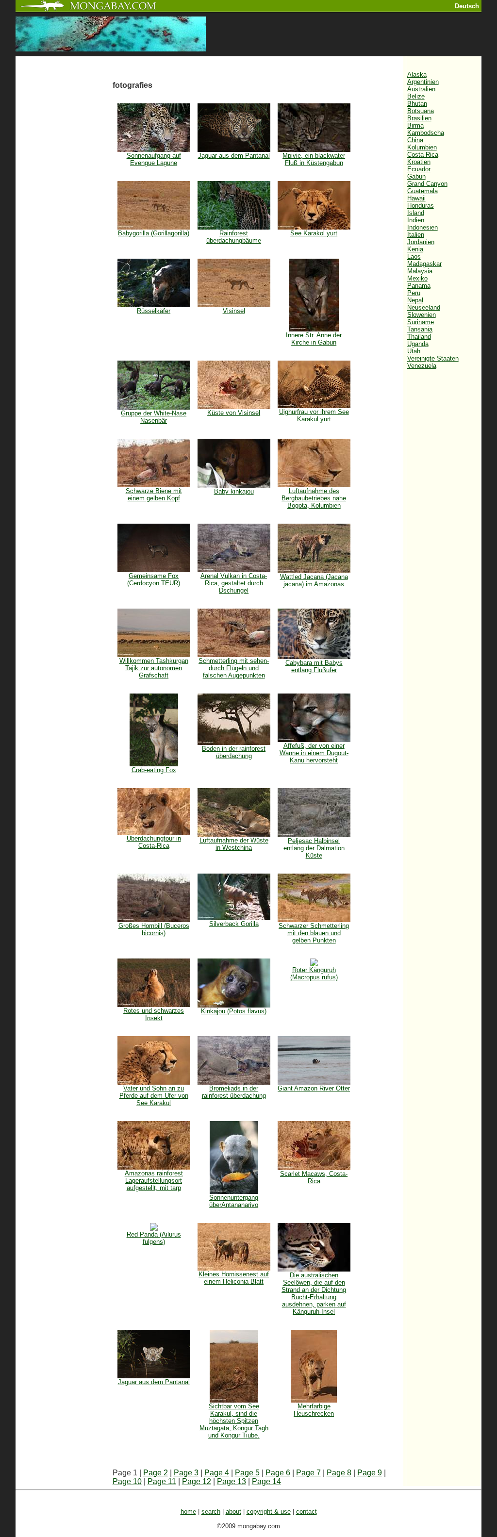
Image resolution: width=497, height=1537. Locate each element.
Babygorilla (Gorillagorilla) (153, 233)
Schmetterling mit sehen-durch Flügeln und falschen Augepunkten (234, 668)
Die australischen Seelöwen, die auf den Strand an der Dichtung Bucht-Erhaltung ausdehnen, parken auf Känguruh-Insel (314, 1293)
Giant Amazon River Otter (314, 1088)
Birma (415, 125)
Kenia (415, 249)
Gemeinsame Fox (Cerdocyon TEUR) (153, 579)
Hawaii (416, 198)
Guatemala (422, 191)
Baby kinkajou (234, 491)
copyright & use (269, 1511)
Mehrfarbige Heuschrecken (314, 1410)
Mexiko (417, 278)
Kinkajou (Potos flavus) (233, 1011)
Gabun (416, 176)
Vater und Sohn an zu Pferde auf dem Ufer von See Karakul (153, 1096)
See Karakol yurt (313, 233)
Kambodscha (425, 132)
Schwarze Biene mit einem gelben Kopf (154, 494)
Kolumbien (422, 147)
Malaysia (419, 271)
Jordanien (420, 242)
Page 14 (266, 1481)
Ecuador (419, 169)
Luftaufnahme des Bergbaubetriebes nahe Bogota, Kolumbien (314, 498)
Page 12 (196, 1481)
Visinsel (234, 310)
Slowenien (421, 314)
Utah (413, 351)
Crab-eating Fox (154, 770)
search (210, 1511)
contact (306, 1511)
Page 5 (247, 1473)
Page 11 (162, 1481)
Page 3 (186, 1473)
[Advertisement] (64, 219)
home (188, 1511)
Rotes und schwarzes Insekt (153, 1014)
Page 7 (308, 1473)
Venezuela (421, 365)
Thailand (419, 336)
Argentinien (423, 81)
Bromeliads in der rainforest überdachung (234, 1092)
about (233, 1511)
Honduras (420, 205)
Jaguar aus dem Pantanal (234, 155)
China (415, 140)
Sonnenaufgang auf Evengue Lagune (154, 159)
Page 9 (369, 1473)
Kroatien (419, 161)
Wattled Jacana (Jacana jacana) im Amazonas (314, 580)
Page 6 (277, 1473)
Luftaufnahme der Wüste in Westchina (233, 844)
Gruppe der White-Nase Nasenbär (153, 417)
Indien (415, 220)
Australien (421, 89)
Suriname (420, 322)
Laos (414, 256)
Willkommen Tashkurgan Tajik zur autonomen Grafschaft (153, 668)
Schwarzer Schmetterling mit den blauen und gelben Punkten (314, 933)
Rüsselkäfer (153, 310)
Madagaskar (424, 263)
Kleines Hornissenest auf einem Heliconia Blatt (234, 1278)
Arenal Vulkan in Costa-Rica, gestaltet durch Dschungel (233, 583)
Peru (413, 293)
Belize (416, 96)
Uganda (418, 343)
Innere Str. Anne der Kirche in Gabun (314, 338)
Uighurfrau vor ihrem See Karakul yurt (314, 415)
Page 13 (231, 1481)
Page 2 (155, 1473)
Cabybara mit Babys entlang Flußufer (314, 666)
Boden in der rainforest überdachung (233, 752)
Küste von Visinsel (233, 412)
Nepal (415, 300)
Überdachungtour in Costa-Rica (154, 842)
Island (415, 212)
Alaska (417, 74)
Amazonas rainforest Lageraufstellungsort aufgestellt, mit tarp (154, 1180)
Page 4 (216, 1473)
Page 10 (127, 1481)
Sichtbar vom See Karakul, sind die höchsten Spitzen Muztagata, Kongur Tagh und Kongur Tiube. (233, 1421)
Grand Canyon (427, 183)
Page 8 (339, 1473)
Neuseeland (423, 307)
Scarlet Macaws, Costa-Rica (314, 1177)
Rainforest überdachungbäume (233, 237)
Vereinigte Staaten (433, 358)
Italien (415, 234)
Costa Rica (422, 154)
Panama (419, 285)
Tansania (419, 329)
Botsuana (420, 111)
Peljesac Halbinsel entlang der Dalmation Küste (314, 848)
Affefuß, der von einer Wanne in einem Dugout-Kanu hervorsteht (314, 753)
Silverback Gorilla (234, 923)
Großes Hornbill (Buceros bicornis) (153, 929)
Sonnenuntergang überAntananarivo (233, 1201)
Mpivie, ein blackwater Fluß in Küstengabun (313, 159)
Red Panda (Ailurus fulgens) (154, 1238)
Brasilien (419, 118)
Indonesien (422, 227)
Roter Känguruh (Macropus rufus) (314, 973)
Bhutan (417, 103)
